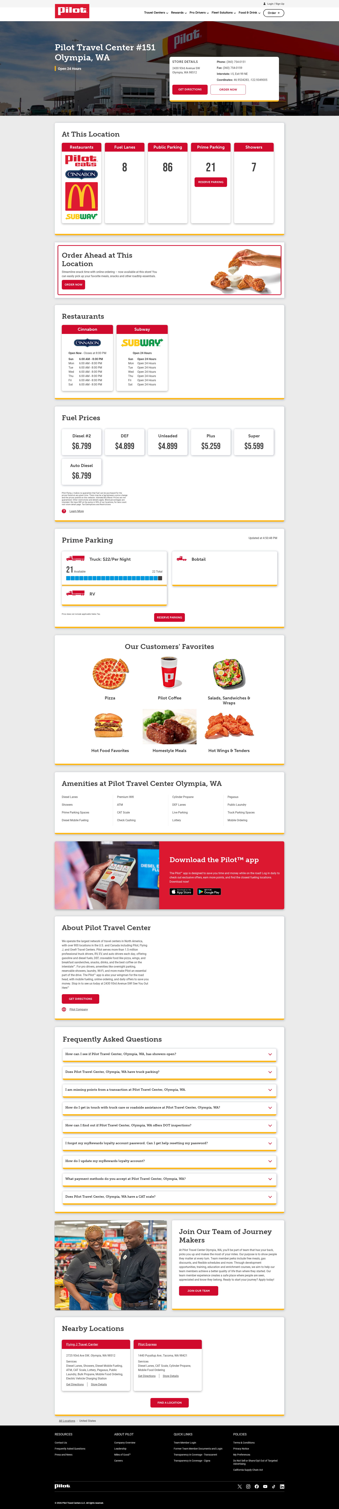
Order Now (228, 89)
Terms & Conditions (244, 1442)
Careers (118, 1460)
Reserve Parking (210, 182)
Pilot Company (79, 1009)
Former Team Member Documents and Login (198, 1448)
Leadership (120, 1448)
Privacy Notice (241, 1448)
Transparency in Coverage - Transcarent (195, 1454)
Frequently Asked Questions (70, 1448)
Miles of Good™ (122, 1454)
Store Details (99, 1384)
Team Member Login (185, 1442)
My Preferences (241, 1454)
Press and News (63, 1454)
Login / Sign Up (275, 3)
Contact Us (61, 1442)
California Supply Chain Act (248, 1469)
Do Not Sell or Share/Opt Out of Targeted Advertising (255, 1462)
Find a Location (169, 1402)
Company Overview (124, 1442)
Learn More (77, 511)
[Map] (213, 974)
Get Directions (190, 89)
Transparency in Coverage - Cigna (192, 1460)
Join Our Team (199, 1290)
